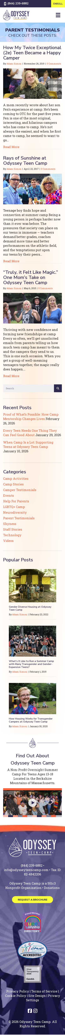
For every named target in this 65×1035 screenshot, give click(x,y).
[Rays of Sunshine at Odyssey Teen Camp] (32, 188)
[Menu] (58, 15)
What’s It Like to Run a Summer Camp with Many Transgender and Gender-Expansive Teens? (31, 664)
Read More (11, 147)
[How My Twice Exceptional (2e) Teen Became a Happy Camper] (32, 83)
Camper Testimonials (19, 490)
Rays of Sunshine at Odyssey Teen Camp (25, 160)
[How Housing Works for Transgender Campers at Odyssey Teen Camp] (32, 698)
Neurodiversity (15, 512)
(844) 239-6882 (18, 3)
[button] (32, 803)
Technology (12, 535)
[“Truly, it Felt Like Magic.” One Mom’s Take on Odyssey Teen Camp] (32, 308)
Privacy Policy (17, 991)
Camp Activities (15, 478)
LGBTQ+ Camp (14, 507)
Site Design (37, 996)
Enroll (58, 3)
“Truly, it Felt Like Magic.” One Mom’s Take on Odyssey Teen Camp (30, 277)
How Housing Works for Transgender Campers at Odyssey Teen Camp (31, 720)
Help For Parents (16, 501)
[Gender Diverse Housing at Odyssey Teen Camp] (32, 585)
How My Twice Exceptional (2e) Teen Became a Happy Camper (32, 52)
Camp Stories (13, 484)
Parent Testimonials (19, 518)
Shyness (9, 524)
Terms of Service (44, 991)
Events (8, 495)
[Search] (58, 388)
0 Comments (54, 63)
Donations (52, 888)
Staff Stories (12, 529)
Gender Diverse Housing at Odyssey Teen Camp (30, 608)
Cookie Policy (15, 996)
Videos (8, 541)
